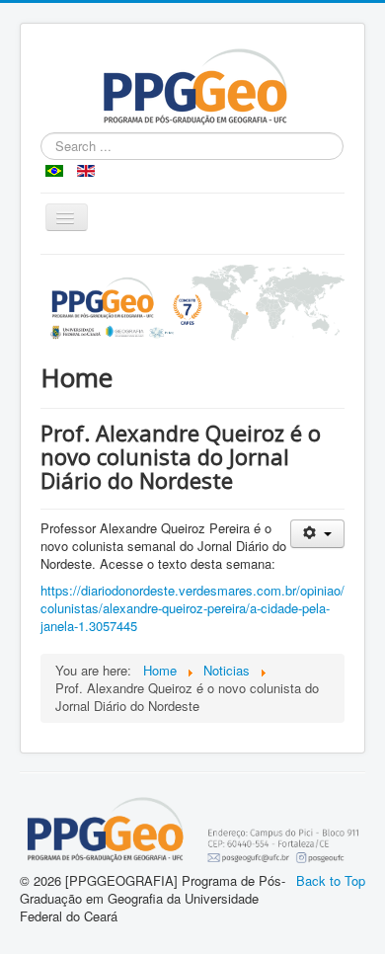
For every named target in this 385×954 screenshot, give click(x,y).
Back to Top (330, 880)
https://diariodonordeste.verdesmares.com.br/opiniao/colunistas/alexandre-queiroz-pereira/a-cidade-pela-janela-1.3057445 (192, 608)
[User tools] (317, 533)
